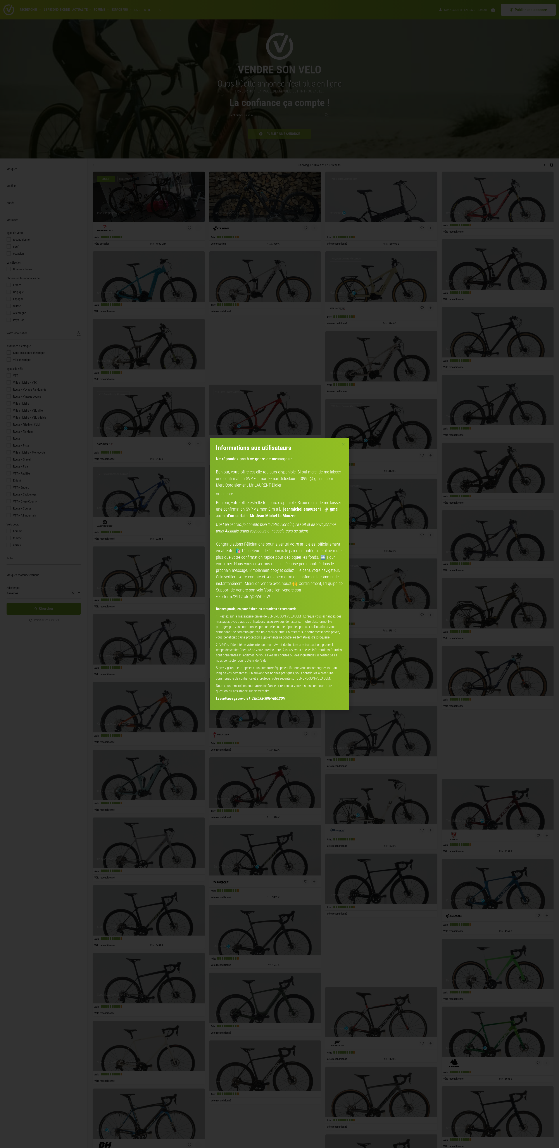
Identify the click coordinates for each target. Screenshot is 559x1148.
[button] (343, 444)
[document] (279, 574)
